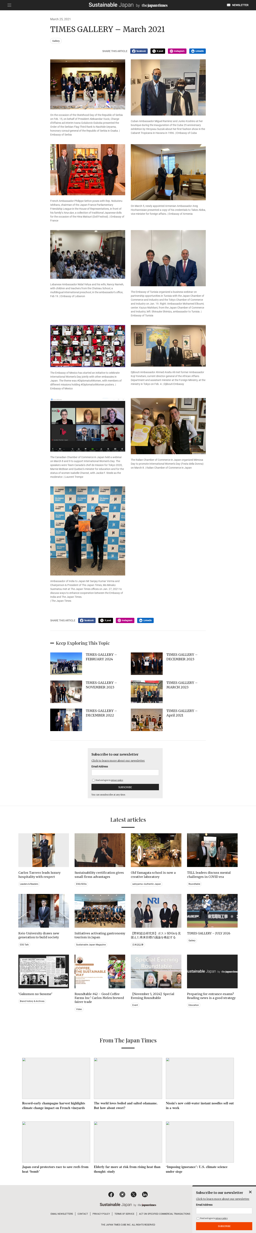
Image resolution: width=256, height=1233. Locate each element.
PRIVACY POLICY (101, 1214)
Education (194, 1005)
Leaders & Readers (29, 884)
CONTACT (83, 1214)
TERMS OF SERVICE (124, 1214)
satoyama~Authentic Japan (146, 884)
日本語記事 (138, 944)
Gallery (56, 41)
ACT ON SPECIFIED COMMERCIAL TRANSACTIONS (164, 1214)
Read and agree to (109, 780)
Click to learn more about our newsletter (118, 760)
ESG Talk (24, 944)
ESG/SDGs (81, 884)
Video (79, 1009)
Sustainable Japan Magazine (91, 944)
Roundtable (194, 884)
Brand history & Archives (32, 1001)
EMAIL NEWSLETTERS (62, 1214)
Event (135, 1005)
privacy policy (117, 780)
